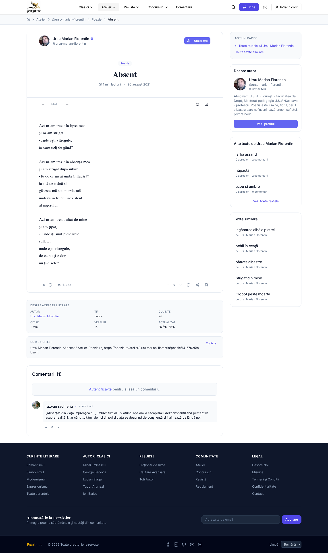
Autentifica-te (100, 389)
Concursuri (155, 7)
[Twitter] (184, 544)
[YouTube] (192, 544)
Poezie (97, 19)
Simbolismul (35, 472)
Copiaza (211, 343)
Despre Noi (260, 465)
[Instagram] (176, 544)
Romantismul (36, 465)
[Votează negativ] (180, 285)
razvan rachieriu (59, 406)
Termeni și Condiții (265, 479)
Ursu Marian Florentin (44, 316)
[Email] (200, 544)
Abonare (291, 519)
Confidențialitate (264, 486)
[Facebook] (168, 544)
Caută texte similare (249, 52)
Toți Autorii (147, 479)
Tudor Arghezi (93, 486)
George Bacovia (94, 472)
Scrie (251, 7)
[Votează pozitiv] (168, 285)
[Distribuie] (197, 285)
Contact (258, 493)
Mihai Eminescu (94, 465)
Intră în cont (289, 7)
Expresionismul (37, 486)
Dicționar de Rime (152, 465)
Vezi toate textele (266, 201)
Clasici (84, 7)
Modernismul (36, 479)
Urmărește (201, 40)
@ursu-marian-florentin (68, 19)
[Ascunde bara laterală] (206, 104)
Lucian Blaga (92, 479)
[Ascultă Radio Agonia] (265, 7)
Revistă (129, 7)
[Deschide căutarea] (233, 7)
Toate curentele (38, 493)
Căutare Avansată (152, 472)
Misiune (257, 472)
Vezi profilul (266, 124)
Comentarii (184, 7)
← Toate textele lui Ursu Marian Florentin (264, 46)
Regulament (204, 486)
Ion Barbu (90, 493)
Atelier (106, 7)
